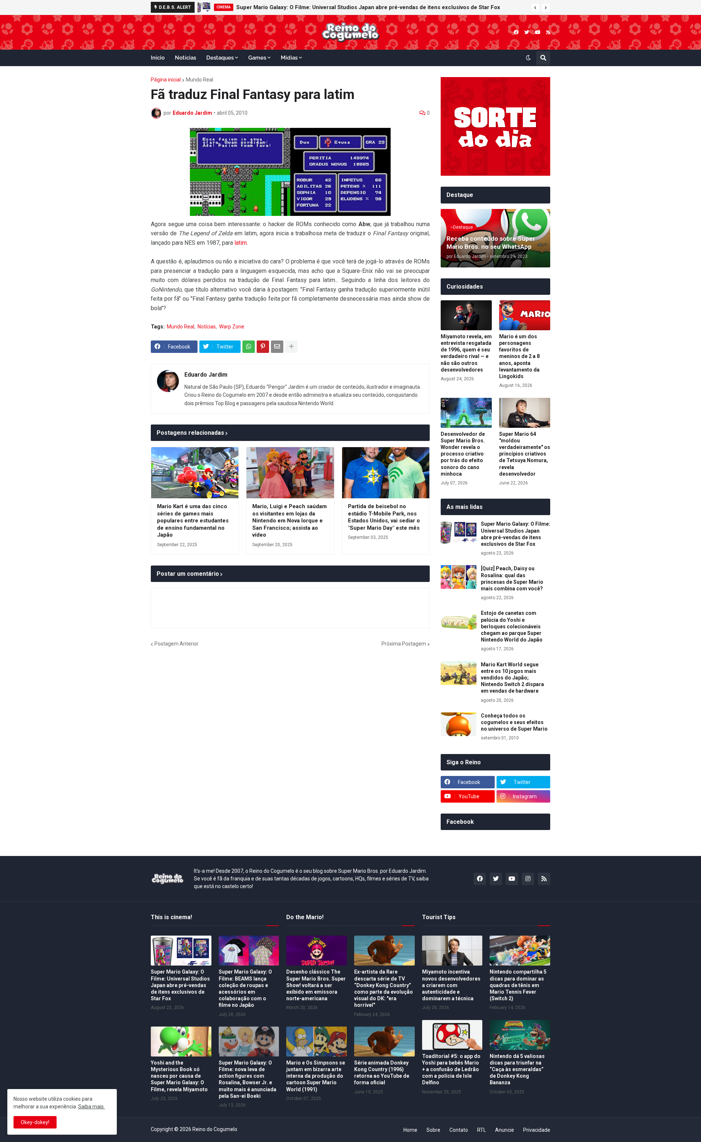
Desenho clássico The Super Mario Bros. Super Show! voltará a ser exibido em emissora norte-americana (316, 985)
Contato (458, 1130)
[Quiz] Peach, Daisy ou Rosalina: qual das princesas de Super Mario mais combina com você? (512, 578)
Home (410, 1130)
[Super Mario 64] (524, 413)
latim (240, 242)
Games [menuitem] (257, 57)
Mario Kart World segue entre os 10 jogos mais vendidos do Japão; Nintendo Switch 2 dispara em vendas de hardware (512, 678)
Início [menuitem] (158, 57)
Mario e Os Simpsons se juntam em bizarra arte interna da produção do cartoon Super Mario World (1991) (315, 1076)
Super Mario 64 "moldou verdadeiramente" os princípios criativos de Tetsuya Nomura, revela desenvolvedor (524, 454)
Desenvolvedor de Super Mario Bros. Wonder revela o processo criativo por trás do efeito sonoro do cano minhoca (463, 454)
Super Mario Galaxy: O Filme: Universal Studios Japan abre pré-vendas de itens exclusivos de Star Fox (368, 7)
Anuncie (504, 1130)
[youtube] (537, 32)
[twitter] (526, 32)
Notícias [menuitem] (185, 57)
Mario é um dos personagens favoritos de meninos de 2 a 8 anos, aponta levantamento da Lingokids (519, 356)
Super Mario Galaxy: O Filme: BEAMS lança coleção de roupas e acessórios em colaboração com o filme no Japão (245, 988)
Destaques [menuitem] (220, 57)
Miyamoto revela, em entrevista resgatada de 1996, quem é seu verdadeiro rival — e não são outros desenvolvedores (466, 353)
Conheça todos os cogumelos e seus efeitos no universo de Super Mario (514, 722)
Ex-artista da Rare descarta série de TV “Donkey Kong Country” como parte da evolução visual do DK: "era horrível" (383, 988)
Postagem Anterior (176, 644)
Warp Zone (231, 327)
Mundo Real (199, 79)
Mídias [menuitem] (289, 57)
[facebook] (516, 32)
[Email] (277, 346)
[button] (535, 7)
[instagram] (528, 879)
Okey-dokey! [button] (35, 1122)
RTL (481, 1130)
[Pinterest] (263, 346)
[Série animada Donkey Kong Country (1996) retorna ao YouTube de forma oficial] (384, 1042)
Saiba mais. (91, 1106)
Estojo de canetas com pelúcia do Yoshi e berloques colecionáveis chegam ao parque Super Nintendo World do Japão (512, 626)
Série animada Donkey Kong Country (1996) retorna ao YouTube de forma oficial (381, 1073)
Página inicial (166, 79)
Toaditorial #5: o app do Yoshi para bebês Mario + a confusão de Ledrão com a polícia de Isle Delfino (451, 1069)
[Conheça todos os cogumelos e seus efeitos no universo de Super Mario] (458, 724)
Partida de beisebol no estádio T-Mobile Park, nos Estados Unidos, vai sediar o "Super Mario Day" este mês (384, 517)
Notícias (207, 327)
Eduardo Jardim (205, 374)
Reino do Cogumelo (214, 1129)
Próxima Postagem (404, 644)
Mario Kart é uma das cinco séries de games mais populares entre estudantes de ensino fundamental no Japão (193, 520)
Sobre (433, 1130)
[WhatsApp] (248, 346)
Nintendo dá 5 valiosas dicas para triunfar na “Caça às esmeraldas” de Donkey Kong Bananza (517, 1069)
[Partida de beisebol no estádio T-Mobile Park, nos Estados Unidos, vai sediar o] (385, 472)
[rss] (548, 32)
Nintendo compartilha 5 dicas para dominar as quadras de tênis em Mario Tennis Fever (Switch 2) (518, 985)
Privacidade (536, 1130)
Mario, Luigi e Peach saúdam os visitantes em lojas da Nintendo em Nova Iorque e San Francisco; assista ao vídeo (289, 520)
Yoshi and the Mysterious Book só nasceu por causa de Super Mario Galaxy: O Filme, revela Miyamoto (179, 1076)
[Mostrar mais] (291, 346)
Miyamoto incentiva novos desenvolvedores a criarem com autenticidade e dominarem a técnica (451, 985)
